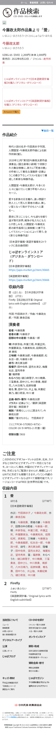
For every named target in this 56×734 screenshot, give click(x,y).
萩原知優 (35, 567)
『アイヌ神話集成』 (11, 717)
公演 (4, 646)
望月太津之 (34, 550)
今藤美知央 (36, 534)
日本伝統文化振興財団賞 (38, 650)
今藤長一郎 (41, 526)
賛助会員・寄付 (36, 663)
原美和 (21, 538)
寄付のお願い (34, 671)
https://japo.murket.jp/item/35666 (29, 280)
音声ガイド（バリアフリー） (38, 686)
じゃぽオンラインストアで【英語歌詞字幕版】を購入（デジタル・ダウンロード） (27, 102)
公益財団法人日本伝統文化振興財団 (4, 2)
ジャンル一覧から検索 (37, 624)
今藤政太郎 (10, 43)
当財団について (10, 620)
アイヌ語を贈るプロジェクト (39, 682)
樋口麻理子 (23, 559)
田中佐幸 (20, 550)
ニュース (5, 624)
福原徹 (36, 555)
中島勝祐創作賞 (35, 654)
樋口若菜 (20, 575)
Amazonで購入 (11, 111)
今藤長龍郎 (21, 542)
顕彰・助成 (34, 646)
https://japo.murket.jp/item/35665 (29, 270)
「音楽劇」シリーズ (8, 686)
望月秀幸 (20, 555)
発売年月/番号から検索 (37, 628)
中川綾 (31, 575)
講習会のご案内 (8, 689)
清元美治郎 (34, 546)
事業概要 (34, 2)
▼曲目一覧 (47, 130)
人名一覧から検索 (35, 631)
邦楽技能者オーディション (38, 657)
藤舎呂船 (20, 517)
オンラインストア (37, 637)
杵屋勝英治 (21, 534)
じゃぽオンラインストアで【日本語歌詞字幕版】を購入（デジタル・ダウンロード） (26, 80)
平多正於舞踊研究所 (10, 682)
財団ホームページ (24, 2)
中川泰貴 (35, 563)
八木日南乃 (21, 567)
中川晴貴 (37, 559)
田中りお (20, 571)
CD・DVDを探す (36, 620)
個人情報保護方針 (9, 634)
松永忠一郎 (36, 542)
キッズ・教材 (8, 678)
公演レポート (7, 650)
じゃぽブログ (8, 656)
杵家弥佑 (20, 530)
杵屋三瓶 (33, 530)
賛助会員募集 (34, 667)
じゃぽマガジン (36, 678)
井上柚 (31, 571)
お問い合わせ (47, 2)
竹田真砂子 (24, 513)
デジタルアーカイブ (12, 640)
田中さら (22, 563)
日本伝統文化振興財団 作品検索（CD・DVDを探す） (28, 13)
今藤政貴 (23, 522)
